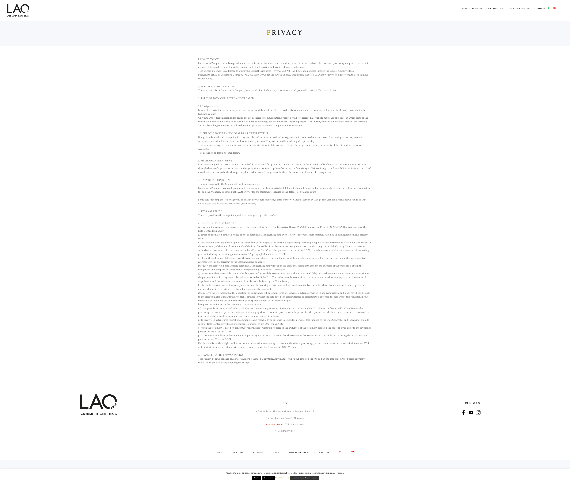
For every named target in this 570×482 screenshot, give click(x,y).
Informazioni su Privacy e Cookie (304, 478)
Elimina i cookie (282, 477)
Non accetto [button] (268, 478)
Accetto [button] (256, 478)
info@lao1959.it (274, 424)
